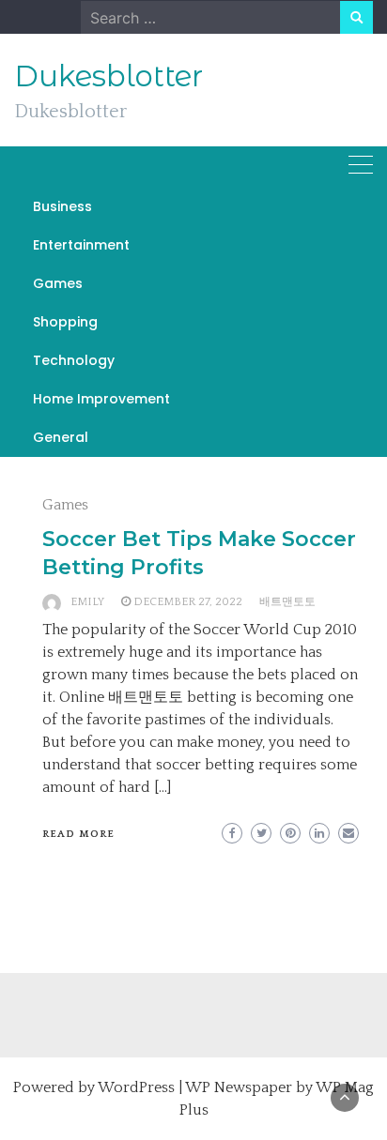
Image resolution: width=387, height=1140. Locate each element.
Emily (87, 602)
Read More (78, 834)
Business (62, 206)
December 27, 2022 (187, 602)
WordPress (136, 1087)
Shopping (65, 321)
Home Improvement (101, 398)
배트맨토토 (287, 602)
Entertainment (81, 245)
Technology (74, 360)
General (60, 437)
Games (58, 283)
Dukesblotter (108, 76)
